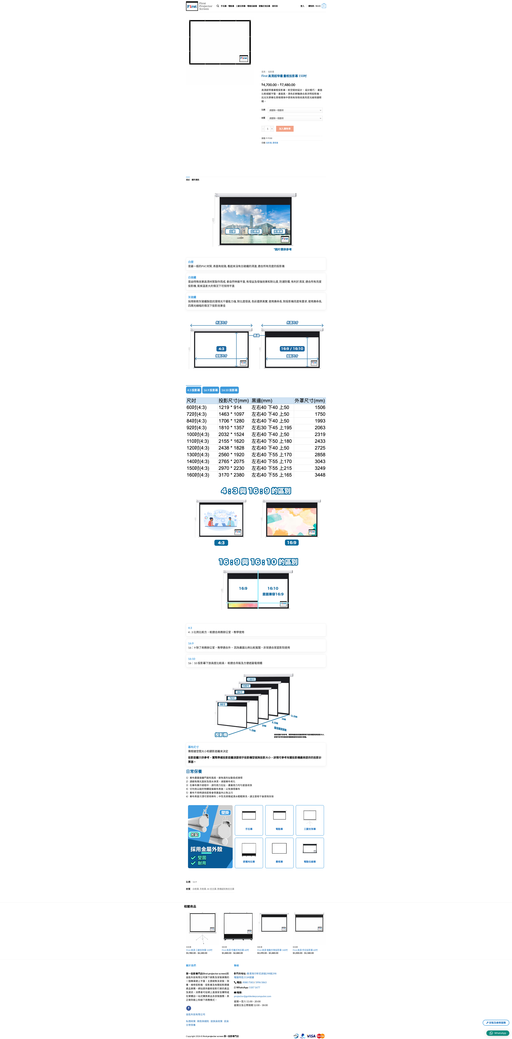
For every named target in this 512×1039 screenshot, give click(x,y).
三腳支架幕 (240, 6)
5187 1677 (254, 987)
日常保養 (191, 1025)
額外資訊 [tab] (195, 180)
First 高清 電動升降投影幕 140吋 (272, 950)
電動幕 (231, 6)
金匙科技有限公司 (195, 1014)
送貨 (226, 1021)
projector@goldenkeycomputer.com (252, 996)
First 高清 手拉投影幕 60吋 (305, 950)
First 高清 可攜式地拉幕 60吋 (235, 950)
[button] (302, 6)
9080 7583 (248, 982)
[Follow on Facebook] (188, 1008)
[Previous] (187, 935)
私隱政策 (191, 1021)
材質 (263, 118)
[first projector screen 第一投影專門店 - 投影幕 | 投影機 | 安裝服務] (199, 6)
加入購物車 (285, 128)
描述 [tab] (188, 180)
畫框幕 (275, 6)
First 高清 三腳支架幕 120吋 (199, 950)
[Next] (326, 935)
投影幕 (271, 71)
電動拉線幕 (252, 6)
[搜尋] (218, 6)
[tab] (193, 390)
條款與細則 (203, 1021)
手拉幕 (224, 6)
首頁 (263, 71)
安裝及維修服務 (497, 1022)
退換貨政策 (217, 1021)
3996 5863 (261, 982)
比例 (263, 110)
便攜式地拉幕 (264, 6)
